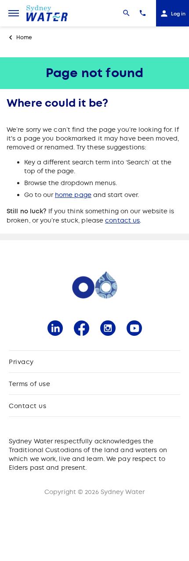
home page (73, 195)
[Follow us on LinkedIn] (55, 328)
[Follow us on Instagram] (108, 328)
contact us (122, 220)
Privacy (21, 362)
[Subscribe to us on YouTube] (134, 328)
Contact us (27, 406)
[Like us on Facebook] (81, 328)
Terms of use (29, 384)
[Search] (126, 13)
